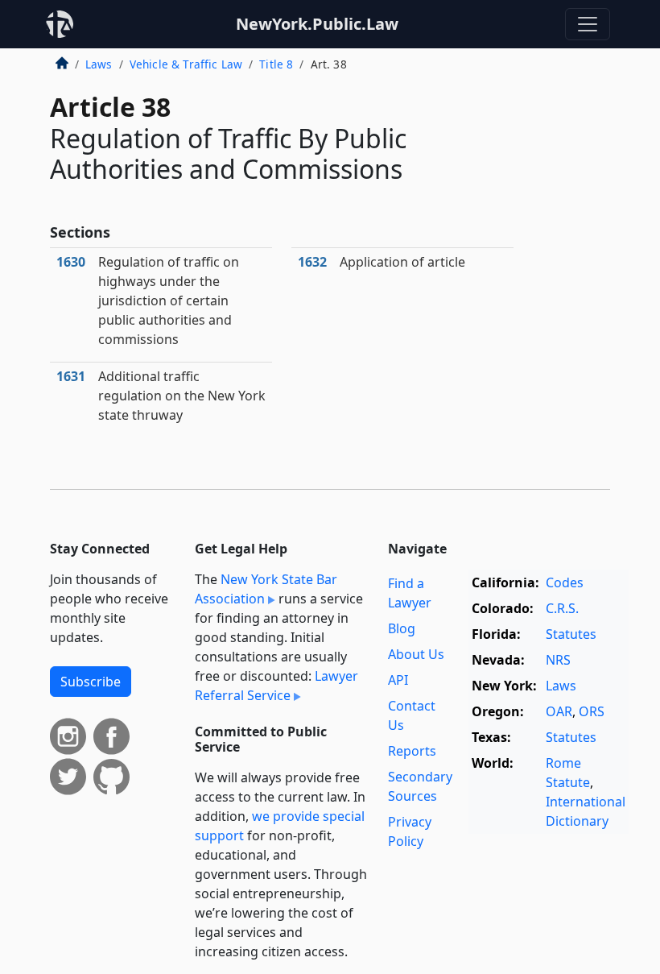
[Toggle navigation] (587, 24)
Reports (412, 751)
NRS (558, 660)
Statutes (571, 634)
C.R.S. (562, 608)
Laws (99, 64)
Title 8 (276, 64)
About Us (416, 654)
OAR (559, 711)
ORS (591, 711)
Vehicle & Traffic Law (186, 64)
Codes (565, 582)
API (398, 680)
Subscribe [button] (90, 681)
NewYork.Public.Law (317, 24)
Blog (401, 628)
